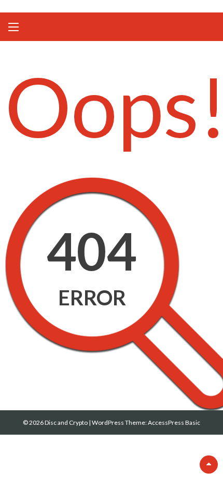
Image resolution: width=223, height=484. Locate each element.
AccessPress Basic (174, 422)
